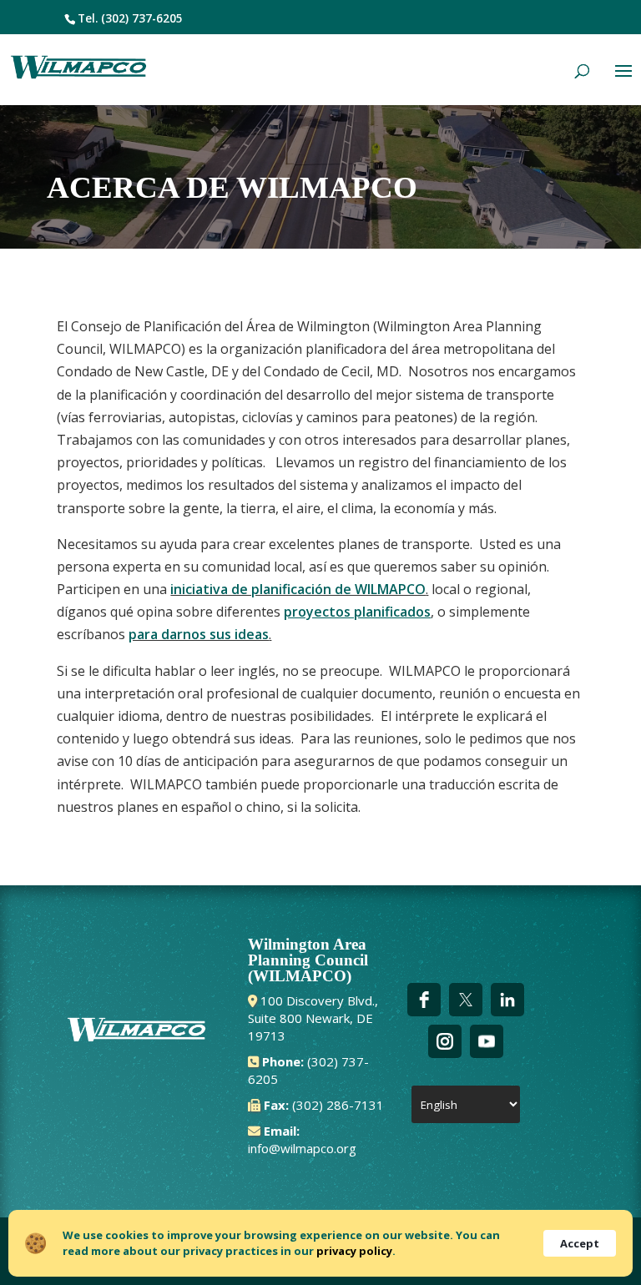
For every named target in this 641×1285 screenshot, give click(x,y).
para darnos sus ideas (199, 634)
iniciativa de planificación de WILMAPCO (298, 589)
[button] (623, 81)
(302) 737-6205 (142, 18)
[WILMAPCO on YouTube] (486, 1041)
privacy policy (354, 1250)
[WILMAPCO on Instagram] (445, 1041)
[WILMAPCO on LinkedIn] (507, 999)
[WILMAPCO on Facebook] (424, 999)
